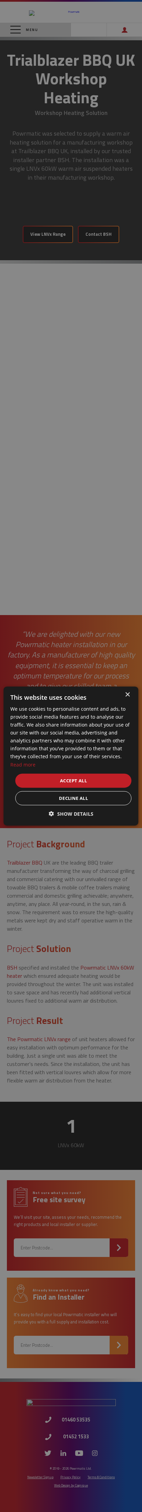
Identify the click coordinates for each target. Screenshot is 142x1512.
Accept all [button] (73, 780)
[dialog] (71, 756)
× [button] (127, 694)
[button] (71, 814)
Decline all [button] (73, 798)
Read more (23, 764)
